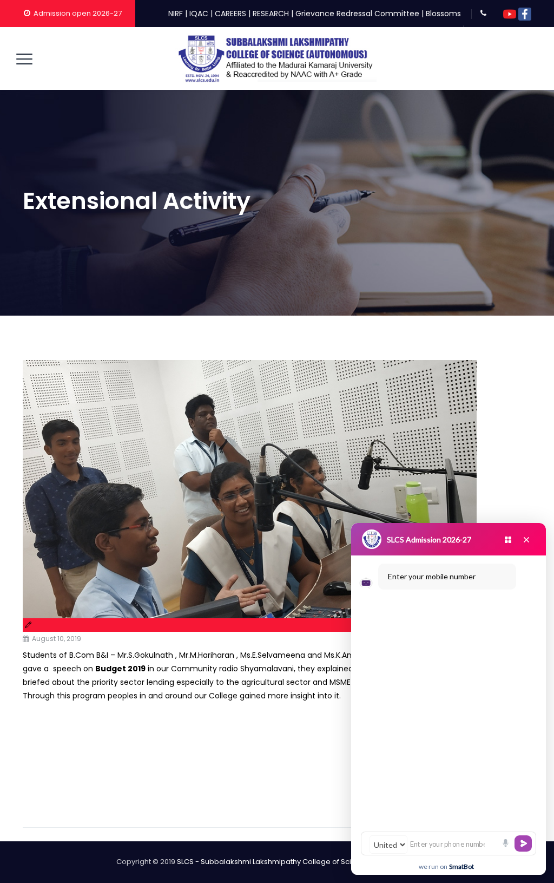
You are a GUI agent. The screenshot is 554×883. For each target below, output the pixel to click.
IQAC (198, 13)
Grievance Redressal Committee (357, 13)
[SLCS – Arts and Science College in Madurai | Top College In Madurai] (276, 58)
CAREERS (230, 13)
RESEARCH (271, 13)
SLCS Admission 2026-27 (429, 539)
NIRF (175, 13)
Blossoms (443, 13)
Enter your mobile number (432, 576)
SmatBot (461, 866)
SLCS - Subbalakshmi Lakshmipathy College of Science (273, 861)
